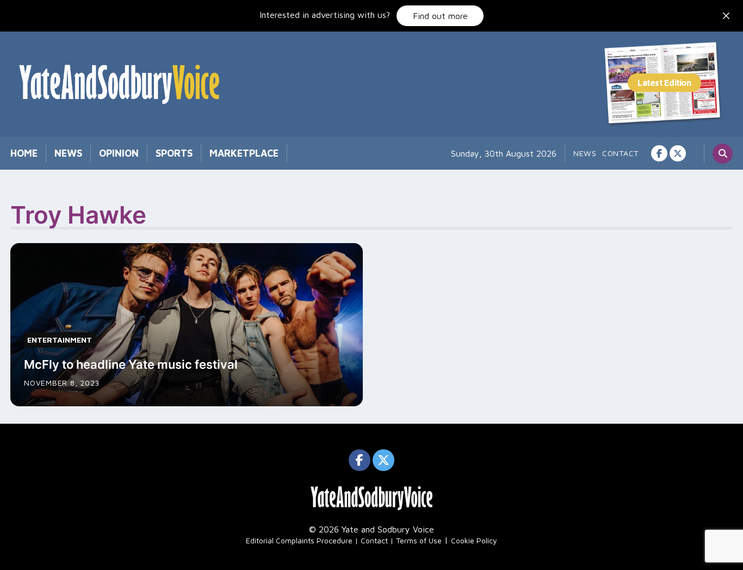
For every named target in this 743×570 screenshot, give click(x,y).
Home (24, 153)
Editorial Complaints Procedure (299, 540)
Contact (620, 153)
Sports (174, 153)
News (68, 153)
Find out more (440, 16)
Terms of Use (419, 540)
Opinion (119, 153)
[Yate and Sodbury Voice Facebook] (659, 153)
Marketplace (243, 153)
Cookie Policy (474, 540)
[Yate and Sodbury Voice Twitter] (678, 153)
